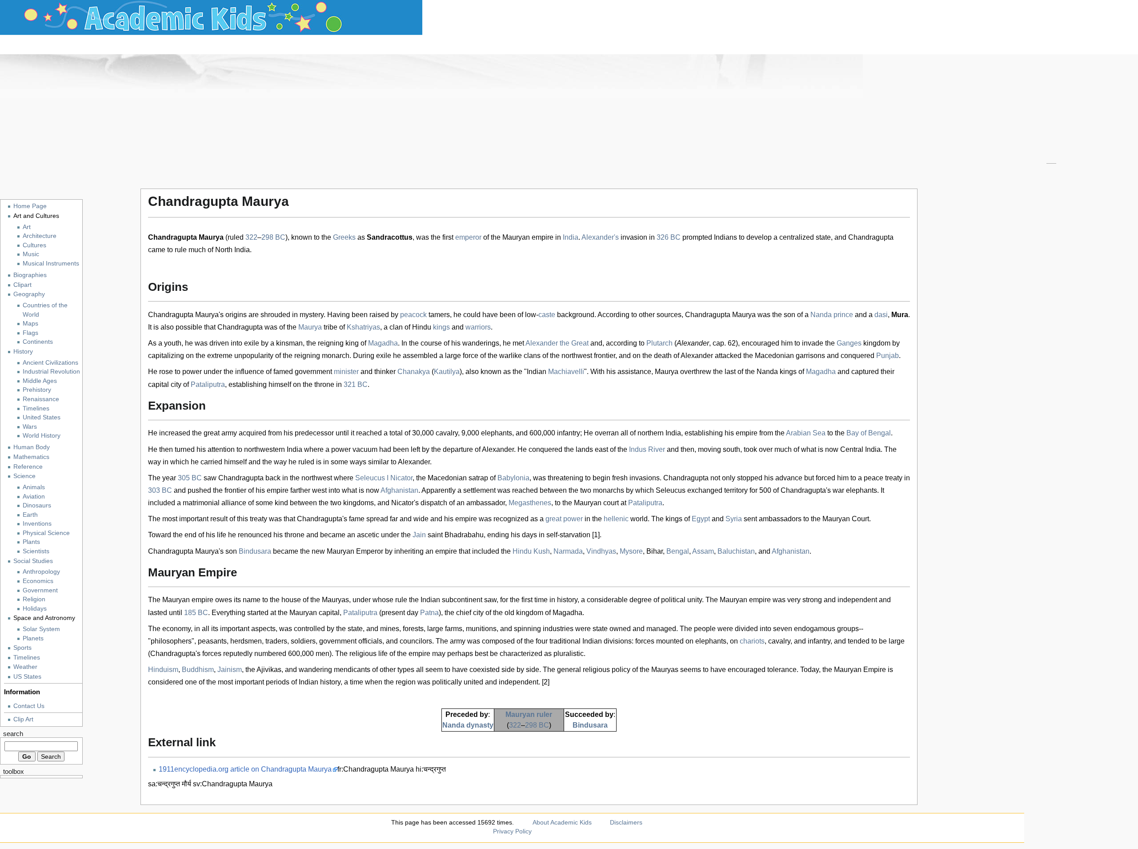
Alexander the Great (557, 343)
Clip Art (23, 719)
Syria (733, 519)
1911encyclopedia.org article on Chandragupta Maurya (245, 769)
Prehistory (37, 389)
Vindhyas (601, 551)
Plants (31, 542)
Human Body (31, 447)
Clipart (22, 284)
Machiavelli (566, 371)
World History (41, 435)
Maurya (310, 327)
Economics (38, 581)
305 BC (190, 478)
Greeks (344, 237)
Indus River (647, 449)
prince (843, 314)
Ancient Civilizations (50, 362)
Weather (25, 666)
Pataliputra (208, 384)
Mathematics (31, 456)
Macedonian (774, 355)
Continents (38, 341)
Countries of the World (45, 310)
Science (24, 475)
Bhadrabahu (464, 535)
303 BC (160, 490)
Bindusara (255, 551)
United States (41, 417)
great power (564, 519)
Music (31, 254)
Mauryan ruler (528, 714)
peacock (413, 314)
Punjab (887, 355)
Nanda (821, 314)
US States (27, 676)
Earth (30, 514)
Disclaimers (626, 822)
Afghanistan (399, 490)
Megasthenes (530, 503)
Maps (30, 323)
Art (27, 227)
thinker (385, 371)
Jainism (229, 669)
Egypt (701, 519)
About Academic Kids (562, 822)
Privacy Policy (512, 831)
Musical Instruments (51, 263)
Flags (30, 333)
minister (346, 371)
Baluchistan (736, 551)
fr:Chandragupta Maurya (375, 769)
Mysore (631, 551)
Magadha (383, 343)
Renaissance (41, 399)
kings (441, 327)
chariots (752, 641)
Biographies (30, 274)
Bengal (677, 551)
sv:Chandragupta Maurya (232, 784)
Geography (29, 294)
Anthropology (41, 571)
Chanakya (413, 371)
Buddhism (198, 669)
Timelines (36, 408)
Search (13, 733)
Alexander (693, 343)
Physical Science (46, 533)
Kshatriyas (363, 327)
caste (546, 314)
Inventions (37, 523)
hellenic (616, 519)
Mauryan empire (527, 237)
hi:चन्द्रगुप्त (431, 769)
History (23, 351)
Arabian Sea (805, 433)
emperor (468, 237)
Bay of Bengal (868, 433)
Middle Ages (40, 381)
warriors (478, 327)
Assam (703, 551)
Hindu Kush (531, 551)
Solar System (41, 629)
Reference (28, 466)
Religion (34, 599)
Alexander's (600, 237)
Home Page (30, 205)
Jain (419, 535)
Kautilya (447, 371)
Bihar (654, 551)
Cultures (34, 245)
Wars (30, 426)
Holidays (35, 608)
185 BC (196, 612)
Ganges (849, 343)
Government (40, 590)
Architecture (39, 236)
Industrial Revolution (51, 371)
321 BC (356, 384)
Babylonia (513, 478)
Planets (33, 638)
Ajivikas (268, 669)
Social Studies (33, 560)
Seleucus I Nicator (384, 478)
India (570, 237)
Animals (34, 487)
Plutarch (659, 343)
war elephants (855, 490)
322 (251, 237)
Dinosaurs (37, 505)
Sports (22, 647)
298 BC (273, 237)
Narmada (568, 551)
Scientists (36, 551)
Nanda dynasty (467, 725)
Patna (429, 612)
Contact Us (28, 705)
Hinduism (163, 669)
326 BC (669, 237)
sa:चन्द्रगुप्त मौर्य (169, 784)
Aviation (34, 496)
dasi (881, 314)
